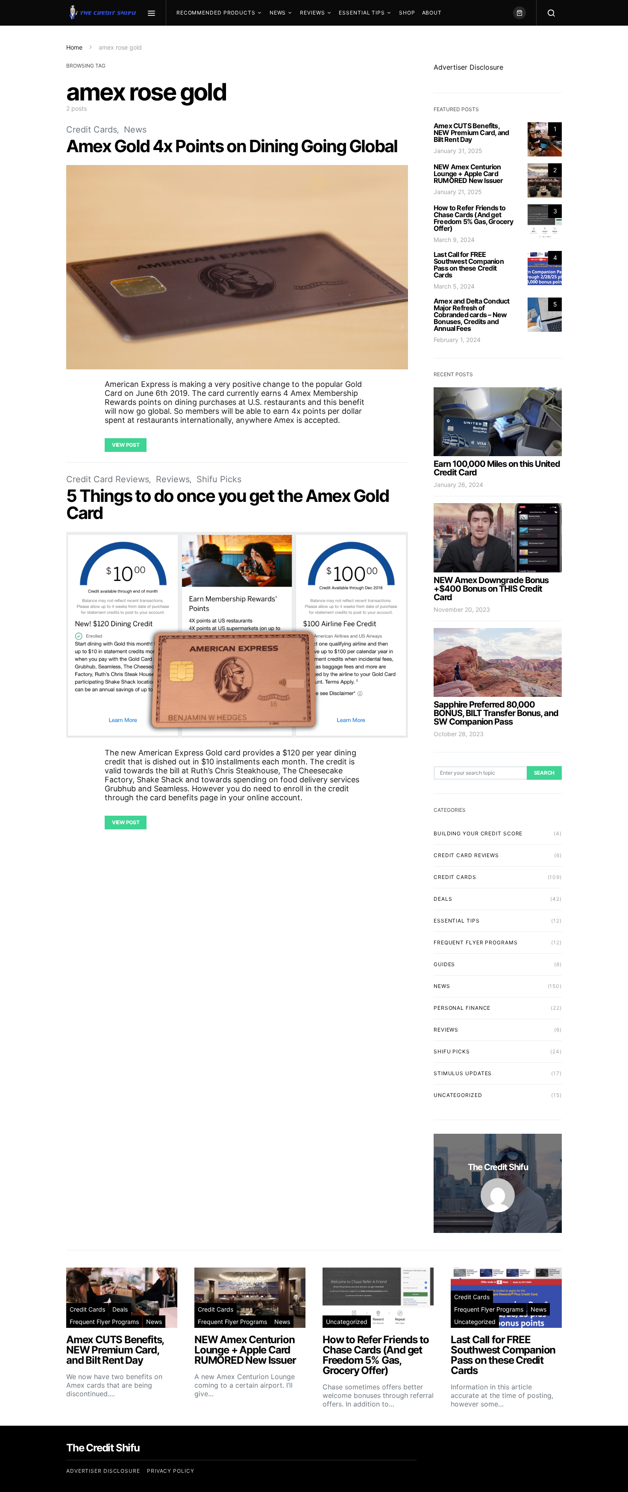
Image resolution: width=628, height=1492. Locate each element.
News (278, 12)
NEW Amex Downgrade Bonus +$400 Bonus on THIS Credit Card (491, 588)
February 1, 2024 (457, 339)
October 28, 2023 (459, 733)
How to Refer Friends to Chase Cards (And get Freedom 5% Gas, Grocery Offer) (474, 218)
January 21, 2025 (458, 191)
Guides (444, 964)
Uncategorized (458, 1095)
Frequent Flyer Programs (476, 942)
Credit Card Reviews (107, 479)
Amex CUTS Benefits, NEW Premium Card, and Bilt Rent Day (471, 132)
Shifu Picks (219, 479)
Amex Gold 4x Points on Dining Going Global (231, 146)
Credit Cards (91, 129)
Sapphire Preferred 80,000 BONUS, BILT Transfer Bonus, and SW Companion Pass (496, 713)
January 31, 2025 (458, 150)
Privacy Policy (170, 1471)
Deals (443, 899)
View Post (125, 445)
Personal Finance (462, 1008)
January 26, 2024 (458, 484)
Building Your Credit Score (478, 833)
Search (544, 773)
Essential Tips (362, 12)
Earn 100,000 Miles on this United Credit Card (497, 468)
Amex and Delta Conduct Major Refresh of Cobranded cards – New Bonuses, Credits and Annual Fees (471, 315)
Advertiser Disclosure (468, 67)
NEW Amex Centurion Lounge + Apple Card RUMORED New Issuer (468, 173)
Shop (407, 12)
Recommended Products (215, 12)
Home (74, 47)
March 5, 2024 (454, 286)
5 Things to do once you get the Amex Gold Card (227, 504)
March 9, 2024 (454, 239)
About (432, 12)
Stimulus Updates (463, 1073)
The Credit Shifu (498, 1167)
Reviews (312, 12)
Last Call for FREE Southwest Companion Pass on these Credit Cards (469, 264)
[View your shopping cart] (519, 12)
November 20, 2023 (462, 609)
